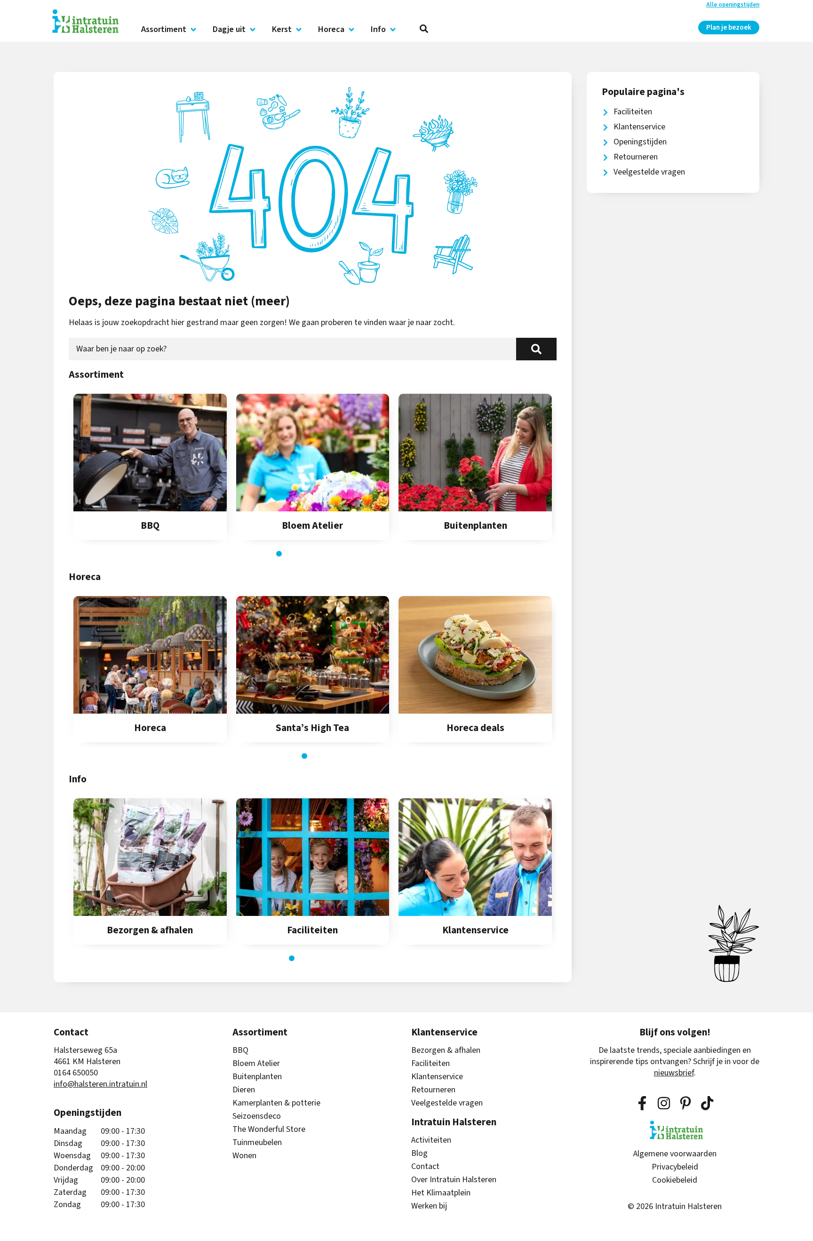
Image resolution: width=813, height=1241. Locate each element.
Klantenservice (437, 1077)
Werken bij (429, 1206)
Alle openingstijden (732, 4)
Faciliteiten (430, 1063)
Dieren (243, 1090)
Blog (419, 1153)
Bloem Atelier (256, 1063)
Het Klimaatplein (440, 1193)
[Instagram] (664, 1103)
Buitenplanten (257, 1077)
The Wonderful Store (268, 1129)
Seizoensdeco (256, 1116)
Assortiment (163, 29)
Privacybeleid (675, 1167)
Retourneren (433, 1090)
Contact (425, 1166)
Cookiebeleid (674, 1180)
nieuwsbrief (674, 1073)
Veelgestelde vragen (447, 1103)
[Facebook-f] (642, 1103)
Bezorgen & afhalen (445, 1050)
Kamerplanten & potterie (276, 1103)
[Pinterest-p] (685, 1103)
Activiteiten (431, 1140)
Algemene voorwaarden (675, 1154)
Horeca (331, 29)
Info (378, 29)
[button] (279, 554)
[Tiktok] (707, 1103)
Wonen (244, 1156)
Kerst (282, 29)
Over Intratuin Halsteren (453, 1180)
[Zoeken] (536, 349)
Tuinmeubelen (257, 1142)
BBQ (240, 1050)
